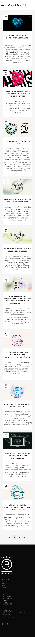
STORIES (4, 581)
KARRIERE (4, 587)
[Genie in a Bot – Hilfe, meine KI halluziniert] (17, 391)
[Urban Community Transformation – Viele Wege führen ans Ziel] (17, 492)
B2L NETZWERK (6, 598)
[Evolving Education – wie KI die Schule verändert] (17, 187)
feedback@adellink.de (8, 618)
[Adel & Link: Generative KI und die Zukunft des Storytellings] (17, 440)
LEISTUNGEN (5, 579)
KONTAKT (4, 600)
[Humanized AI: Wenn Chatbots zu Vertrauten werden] (17, 23)
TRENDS (4, 583)
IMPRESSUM (5, 602)
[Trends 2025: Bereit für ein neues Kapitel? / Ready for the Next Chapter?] (17, 78)
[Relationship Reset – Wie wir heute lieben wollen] (17, 236)
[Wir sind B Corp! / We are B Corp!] (17, 128)
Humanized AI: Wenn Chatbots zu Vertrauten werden (17, 38)
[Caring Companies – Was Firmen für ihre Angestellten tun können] (17, 340)
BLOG (3, 594)
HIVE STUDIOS (6, 596)
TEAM (3, 585)
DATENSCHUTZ (6, 604)
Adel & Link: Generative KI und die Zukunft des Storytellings (17, 456)
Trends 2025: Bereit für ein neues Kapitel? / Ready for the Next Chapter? (17, 94)
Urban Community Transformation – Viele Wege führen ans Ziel (17, 507)
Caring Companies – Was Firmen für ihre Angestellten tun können (17, 355)
